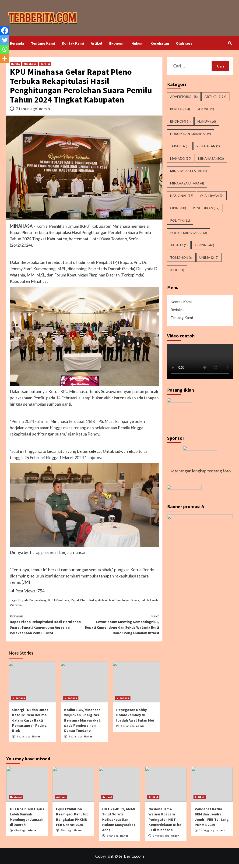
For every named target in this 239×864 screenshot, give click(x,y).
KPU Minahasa (58, 600)
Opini (178, 208)
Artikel (96, 43)
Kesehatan (160, 43)
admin (44, 108)
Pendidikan (206, 208)
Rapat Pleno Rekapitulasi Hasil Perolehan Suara (105, 600)
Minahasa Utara (187, 183)
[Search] (230, 43)
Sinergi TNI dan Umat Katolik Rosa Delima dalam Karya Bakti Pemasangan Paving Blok (30, 720)
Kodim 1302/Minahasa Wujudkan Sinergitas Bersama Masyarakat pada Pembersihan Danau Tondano (82, 720)
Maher (36, 736)
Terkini (45, 64)
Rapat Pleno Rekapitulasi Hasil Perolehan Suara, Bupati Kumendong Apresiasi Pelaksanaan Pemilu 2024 (45, 624)
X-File (177, 270)
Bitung (205, 109)
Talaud (179, 245)
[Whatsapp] (4, 49)
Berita (15, 64)
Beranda (17, 43)
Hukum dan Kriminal (190, 134)
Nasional (181, 196)
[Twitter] (4, 40)
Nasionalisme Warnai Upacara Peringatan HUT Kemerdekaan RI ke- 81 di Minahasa (165, 819)
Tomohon (181, 257)
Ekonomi (116, 43)
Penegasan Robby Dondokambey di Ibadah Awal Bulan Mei (135, 714)
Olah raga (184, 43)
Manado (180, 158)
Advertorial (184, 97)
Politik (180, 220)
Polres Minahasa (188, 233)
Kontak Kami (73, 43)
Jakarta (180, 146)
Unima (208, 257)
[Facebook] (4, 30)
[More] (4, 58)
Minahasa (30, 64)
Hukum (137, 43)
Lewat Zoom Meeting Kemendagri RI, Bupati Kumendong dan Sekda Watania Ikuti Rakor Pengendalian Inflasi (122, 624)
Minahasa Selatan (188, 171)
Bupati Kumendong (32, 600)
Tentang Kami (43, 43)
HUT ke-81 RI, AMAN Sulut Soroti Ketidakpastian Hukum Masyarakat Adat (118, 819)
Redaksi (177, 309)
